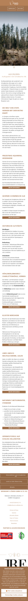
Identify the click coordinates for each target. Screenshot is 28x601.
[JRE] (15, 565)
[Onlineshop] (2, 8)
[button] (3, 63)
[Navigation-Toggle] (25, 8)
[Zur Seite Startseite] (14, 3)
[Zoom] (14, 38)
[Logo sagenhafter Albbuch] (6, 536)
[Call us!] (5, 8)
